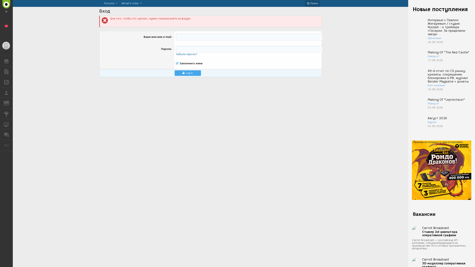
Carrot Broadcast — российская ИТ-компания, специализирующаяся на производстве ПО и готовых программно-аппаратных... (439, 244)
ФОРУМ (6, 134)
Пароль (166, 49)
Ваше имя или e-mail (157, 37)
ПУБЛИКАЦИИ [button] (6, 71)
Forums (109, 3)
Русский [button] (8, 145)
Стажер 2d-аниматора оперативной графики (439, 233)
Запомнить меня (191, 63)
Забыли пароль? (186, 54)
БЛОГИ (6, 82)
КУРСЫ (6, 124)
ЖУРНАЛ (8, 103)
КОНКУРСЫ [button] (6, 113)
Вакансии (424, 214)
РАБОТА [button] (6, 92)
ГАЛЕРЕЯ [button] (6, 61)
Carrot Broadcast (435, 228)
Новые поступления (440, 9)
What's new (129, 3)
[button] (117, 3)
